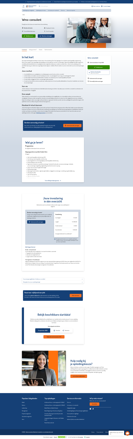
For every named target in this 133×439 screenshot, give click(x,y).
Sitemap (92, 432)
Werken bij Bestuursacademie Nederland (75, 419)
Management (25, 411)
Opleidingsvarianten (40, 113)
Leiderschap (24, 408)
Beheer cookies (108, 432)
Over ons (63, 10)
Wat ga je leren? (33, 49)
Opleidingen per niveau (41, 10)
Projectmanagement (26, 413)
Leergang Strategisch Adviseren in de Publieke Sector (54, 419)
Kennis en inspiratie (71, 10)
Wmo (24, 14)
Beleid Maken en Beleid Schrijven (51, 408)
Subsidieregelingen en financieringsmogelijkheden (77, 411)
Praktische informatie (71, 416)
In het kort (24, 49)
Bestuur (23, 405)
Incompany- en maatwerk (72, 405)
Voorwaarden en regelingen (73, 413)
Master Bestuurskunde (49, 422)
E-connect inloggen (106, 6)
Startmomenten (48, 49)
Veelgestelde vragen (71, 408)
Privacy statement (100, 432)
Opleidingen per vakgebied (28, 10)
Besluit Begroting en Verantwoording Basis (53, 411)
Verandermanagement (27, 416)
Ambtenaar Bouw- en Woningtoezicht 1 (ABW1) (54, 402)
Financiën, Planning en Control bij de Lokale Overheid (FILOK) (53, 414)
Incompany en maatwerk (53, 10)
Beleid (23, 402)
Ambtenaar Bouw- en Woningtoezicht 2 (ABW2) (54, 405)
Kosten (40, 49)
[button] (127, 433)
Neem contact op (96, 6)
